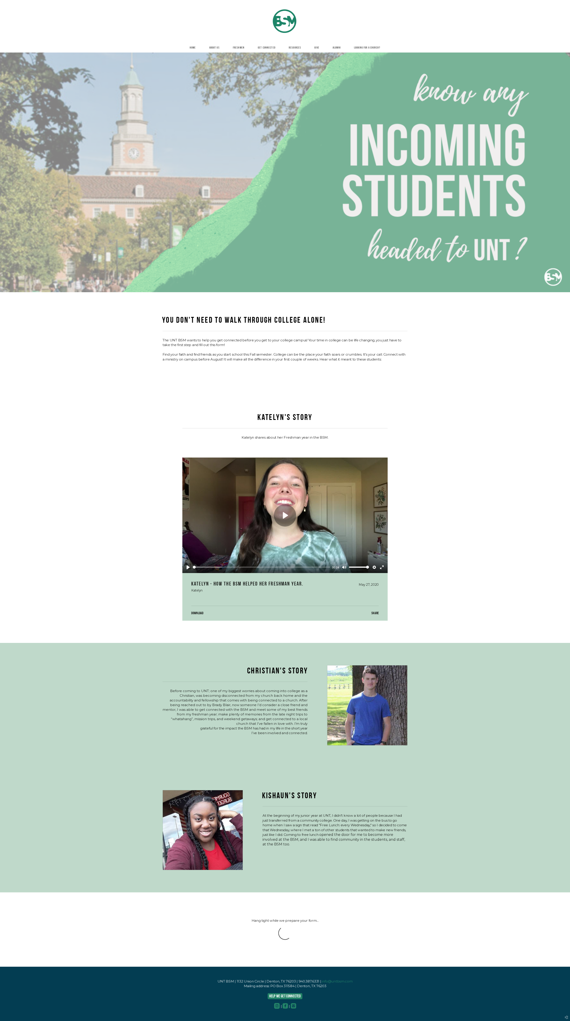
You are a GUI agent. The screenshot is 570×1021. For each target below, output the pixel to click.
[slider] (261, 567)
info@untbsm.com (337, 981)
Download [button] (197, 613)
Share (375, 613)
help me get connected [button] (285, 996)
